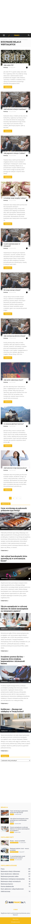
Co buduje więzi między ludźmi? (14, 198)
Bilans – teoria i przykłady (17, 841)
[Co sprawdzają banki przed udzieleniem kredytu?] (5, 858)
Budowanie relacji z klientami (10, 871)
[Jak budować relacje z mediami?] (15, 101)
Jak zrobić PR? (8, 65)
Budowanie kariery (7, 884)
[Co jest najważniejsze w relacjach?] (15, 237)
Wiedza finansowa (14, 842)
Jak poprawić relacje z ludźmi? (14, 153)
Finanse (12, 859)
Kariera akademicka (7, 886)
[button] (29, 35)
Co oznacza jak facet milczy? (13, 424)
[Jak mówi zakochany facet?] (15, 371)
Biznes (11, 814)
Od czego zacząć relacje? (12, 290)
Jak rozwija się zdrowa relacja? (14, 336)
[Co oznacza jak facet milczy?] (15, 415)
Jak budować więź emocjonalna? (15, 468)
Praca (2, 869)
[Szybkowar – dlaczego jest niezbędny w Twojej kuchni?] (15, 723)
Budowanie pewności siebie (9, 876)
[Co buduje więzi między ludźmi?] (15, 190)
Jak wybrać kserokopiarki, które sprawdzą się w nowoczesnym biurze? (14, 558)
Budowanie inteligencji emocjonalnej (12, 879)
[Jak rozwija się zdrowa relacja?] (15, 327)
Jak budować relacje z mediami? (14, 109)
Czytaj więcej (8, 87)
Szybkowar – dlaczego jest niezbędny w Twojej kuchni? (12, 710)
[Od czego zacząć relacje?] (15, 281)
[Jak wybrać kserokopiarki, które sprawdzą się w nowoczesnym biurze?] (15, 571)
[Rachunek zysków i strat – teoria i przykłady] (5, 850)
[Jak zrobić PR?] (15, 58)
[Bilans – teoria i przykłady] (5, 842)
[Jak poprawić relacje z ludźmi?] (15, 145)
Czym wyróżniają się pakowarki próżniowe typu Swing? (14, 509)
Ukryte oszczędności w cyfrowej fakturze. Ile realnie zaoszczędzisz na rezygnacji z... (19, 828)
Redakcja (5, 67)
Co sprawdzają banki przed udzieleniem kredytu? (17, 857)
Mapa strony (15, 919)
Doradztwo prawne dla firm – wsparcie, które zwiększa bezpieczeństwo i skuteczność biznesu (13, 660)
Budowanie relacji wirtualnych (11, 881)
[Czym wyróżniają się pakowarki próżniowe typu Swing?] (15, 521)
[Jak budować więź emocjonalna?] (15, 459)
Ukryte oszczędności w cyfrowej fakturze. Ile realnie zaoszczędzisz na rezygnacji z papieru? (14, 608)
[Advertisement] (15, 16)
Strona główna (4, 39)
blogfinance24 (4, 528)
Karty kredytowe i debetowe (10, 874)
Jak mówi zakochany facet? (13, 380)
